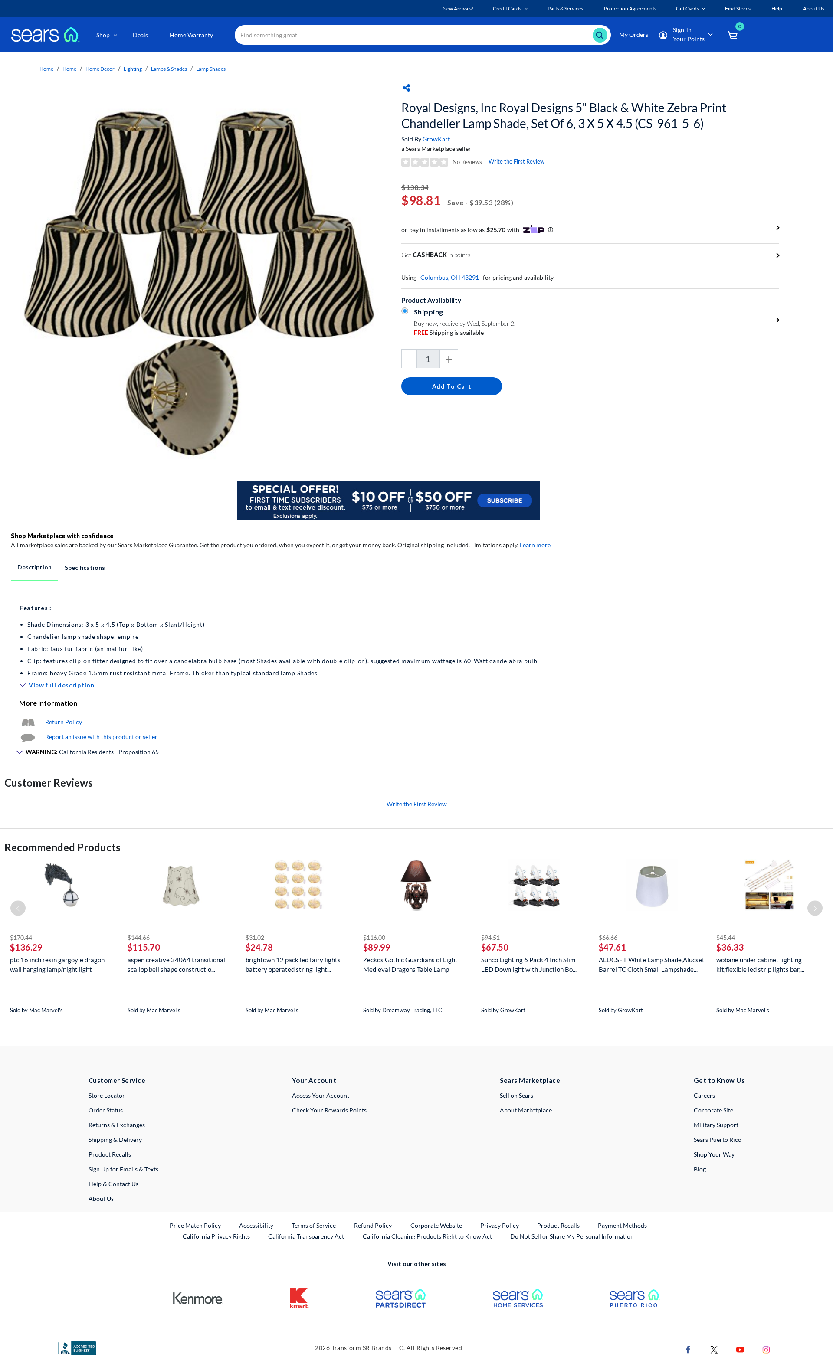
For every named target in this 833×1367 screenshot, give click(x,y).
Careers (704, 1095)
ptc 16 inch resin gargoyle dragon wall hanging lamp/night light (57, 964)
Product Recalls (110, 1154)
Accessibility (256, 1225)
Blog (700, 1169)
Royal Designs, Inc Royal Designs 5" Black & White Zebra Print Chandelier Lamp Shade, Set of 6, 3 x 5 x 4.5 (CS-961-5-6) (563, 115)
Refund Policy (373, 1225)
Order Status (106, 1110)
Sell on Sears (516, 1095)
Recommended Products (62, 847)
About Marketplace (526, 1110)
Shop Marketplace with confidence (62, 536)
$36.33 (730, 947)
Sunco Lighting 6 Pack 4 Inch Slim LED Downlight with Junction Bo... (529, 964)
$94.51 (490, 937)
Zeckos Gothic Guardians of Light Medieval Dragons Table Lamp (410, 964)
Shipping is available (449, 332)
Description (34, 567)
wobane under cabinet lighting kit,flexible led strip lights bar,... (760, 964)
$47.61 (612, 947)
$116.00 (374, 937)
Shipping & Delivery (115, 1139)
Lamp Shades (211, 68)
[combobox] (423, 35)
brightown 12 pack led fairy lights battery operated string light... (293, 964)
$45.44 (725, 937)
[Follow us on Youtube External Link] (740, 1349)
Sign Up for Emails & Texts (123, 1169)
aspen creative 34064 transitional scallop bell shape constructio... (176, 964)
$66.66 (608, 937)
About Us (101, 1198)
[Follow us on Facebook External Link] (688, 1349)
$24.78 (259, 947)
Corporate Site (713, 1110)
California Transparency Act (306, 1236)
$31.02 (255, 937)
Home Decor (100, 68)
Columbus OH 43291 (449, 277)
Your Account (314, 1080)
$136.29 (26, 947)
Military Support (716, 1124)
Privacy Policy (499, 1225)
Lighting (133, 68)
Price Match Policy (195, 1225)
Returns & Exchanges (117, 1124)
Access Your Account (320, 1095)
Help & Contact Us (113, 1183)
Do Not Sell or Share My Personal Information (572, 1236)
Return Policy (63, 722)
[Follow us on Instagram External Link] (766, 1349)
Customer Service (117, 1080)
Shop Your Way (714, 1154)
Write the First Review (516, 161)
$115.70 (144, 947)
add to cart (452, 386)
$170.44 (21, 937)
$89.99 (376, 947)
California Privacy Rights (216, 1236)
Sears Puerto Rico (717, 1139)
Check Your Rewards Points (329, 1110)
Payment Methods (622, 1225)
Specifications (85, 567)
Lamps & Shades (169, 68)
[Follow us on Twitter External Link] (714, 1349)
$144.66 (139, 937)
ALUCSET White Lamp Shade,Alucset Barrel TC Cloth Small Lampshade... (652, 964)
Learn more (535, 545)
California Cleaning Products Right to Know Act (427, 1236)
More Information (48, 703)
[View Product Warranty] (27, 722)
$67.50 (494, 947)
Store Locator (107, 1095)
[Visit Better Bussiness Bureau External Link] (77, 1347)
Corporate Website (436, 1225)
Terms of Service (314, 1225)
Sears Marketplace (530, 1080)
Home (46, 68)
